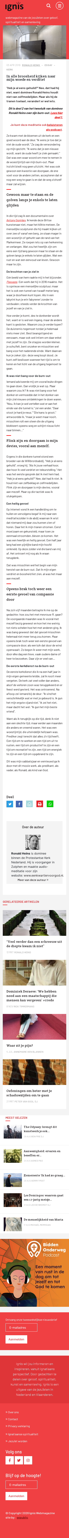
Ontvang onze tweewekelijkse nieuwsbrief (31, 1319)
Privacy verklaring (19, 1426)
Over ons (13, 1412)
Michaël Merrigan (41, 1225)
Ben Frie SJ (37, 1136)
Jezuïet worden (17, 1441)
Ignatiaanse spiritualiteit (23, 1434)
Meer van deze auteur (32, 879)
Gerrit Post (38, 1180)
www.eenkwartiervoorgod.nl (43, 875)
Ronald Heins (31, 65)
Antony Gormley (16, 220)
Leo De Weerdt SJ (40, 1205)
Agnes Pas (37, 1160)
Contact (13, 1419)
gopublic (22, 1517)
